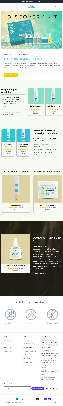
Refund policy (8, 343)
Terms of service (45, 402)
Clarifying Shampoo (28, 347)
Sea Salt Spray (27, 355)
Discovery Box (27, 369)
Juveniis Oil (26, 366)
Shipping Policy (8, 351)
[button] (3, 6)
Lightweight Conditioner (30, 351)
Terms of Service (9, 340)
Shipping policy (55, 402)
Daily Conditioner (28, 343)
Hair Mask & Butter (28, 362)
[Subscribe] (29, 388)
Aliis (10, 402)
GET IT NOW (10, 75)
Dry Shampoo (27, 358)
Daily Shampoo (27, 340)
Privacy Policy (8, 347)
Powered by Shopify (16, 402)
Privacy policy (35, 402)
